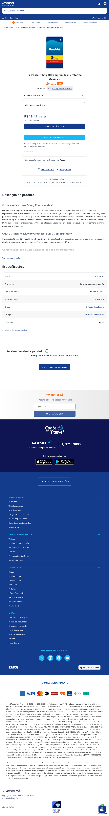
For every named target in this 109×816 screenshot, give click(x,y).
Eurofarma (99, 276)
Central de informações (18, 617)
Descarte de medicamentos (20, 523)
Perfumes (12, 589)
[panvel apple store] (44, 462)
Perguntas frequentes (18, 621)
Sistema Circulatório (36, 27)
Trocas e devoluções (17, 634)
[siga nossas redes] (42, 658)
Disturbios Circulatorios (93, 314)
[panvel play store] (64, 462)
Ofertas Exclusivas (53, 22)
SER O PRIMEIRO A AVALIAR (54, 367)
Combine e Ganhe (70, 22)
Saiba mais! (29, 151)
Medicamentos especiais (19, 543)
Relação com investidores (19, 514)
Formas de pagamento (18, 626)
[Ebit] (56, 807)
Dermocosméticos (16, 597)
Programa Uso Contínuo (19, 556)
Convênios (13, 551)
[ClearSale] (8, 807)
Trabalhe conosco (16, 506)
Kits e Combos (36, 22)
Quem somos (14, 501)
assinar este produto (54, 137)
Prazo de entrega (16, 630)
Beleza (11, 572)
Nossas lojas (14, 527)
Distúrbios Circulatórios (54, 27)
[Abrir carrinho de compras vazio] (105, 3)
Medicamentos (21, 27)
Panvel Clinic (14, 606)
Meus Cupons (19, 22)
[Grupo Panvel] (11, 790)
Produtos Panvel (15, 601)
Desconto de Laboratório (90, 22)
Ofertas (12, 638)
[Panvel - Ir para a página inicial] (49, 4)
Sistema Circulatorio (95, 307)
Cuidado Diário (15, 580)
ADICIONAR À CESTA (54, 126)
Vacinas (12, 539)
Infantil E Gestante (16, 593)
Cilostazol (99, 299)
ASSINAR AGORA (54, 414)
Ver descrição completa (11, 258)
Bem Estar (13, 584)
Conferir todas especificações (14, 330)
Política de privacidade (18, 518)
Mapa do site (14, 643)
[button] (54, 95)
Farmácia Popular (16, 560)
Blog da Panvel (15, 510)
